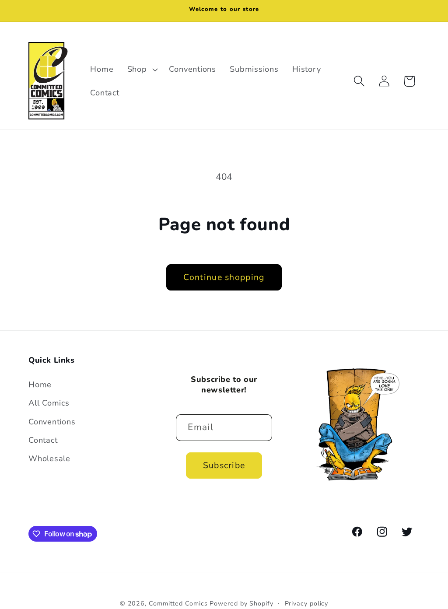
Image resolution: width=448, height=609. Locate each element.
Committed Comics (178, 603)
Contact (42, 440)
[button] (141, 69)
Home (40, 384)
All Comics (49, 403)
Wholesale (49, 458)
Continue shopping (223, 277)
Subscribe (224, 465)
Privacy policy (307, 603)
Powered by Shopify (241, 603)
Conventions (52, 421)
